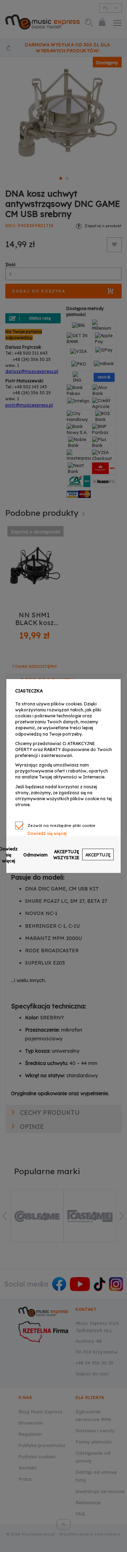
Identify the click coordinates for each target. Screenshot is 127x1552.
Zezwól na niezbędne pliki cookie (62, 825)
